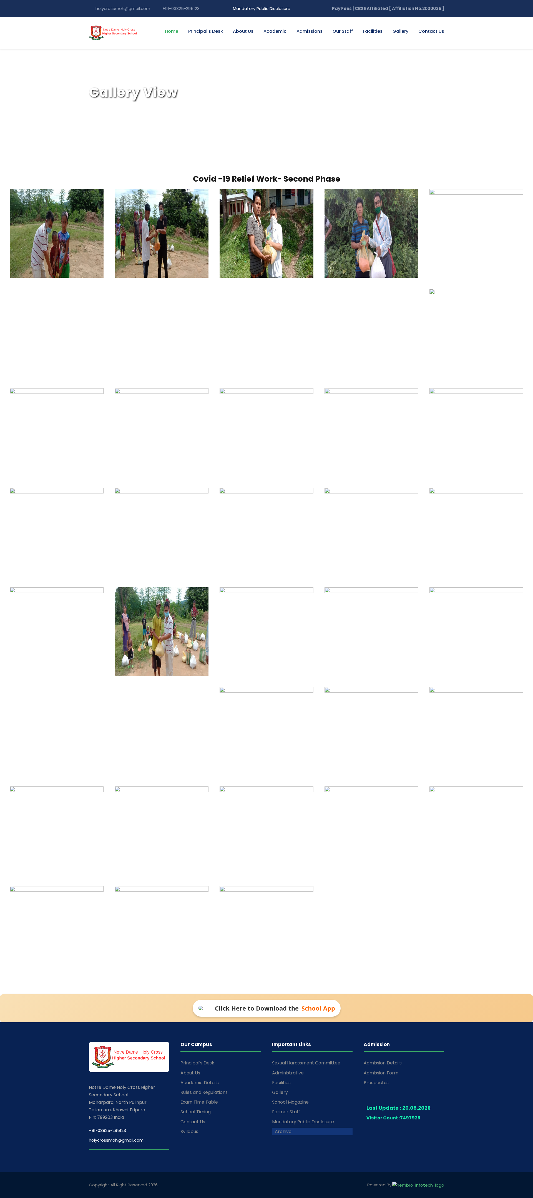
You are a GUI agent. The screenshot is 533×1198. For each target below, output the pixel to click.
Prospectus (376, 1082)
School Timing (195, 1112)
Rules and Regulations (204, 1092)
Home (171, 31)
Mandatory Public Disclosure (261, 8)
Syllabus (189, 1131)
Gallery (280, 1092)
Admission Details (383, 1063)
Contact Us (431, 31)
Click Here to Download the (275, 1008)
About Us (243, 31)
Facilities (373, 31)
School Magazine (290, 1102)
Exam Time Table (199, 1102)
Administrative (288, 1073)
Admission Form (381, 1073)
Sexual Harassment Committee (306, 1063)
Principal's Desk (205, 31)
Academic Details (199, 1082)
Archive (283, 1131)
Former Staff (286, 1112)
